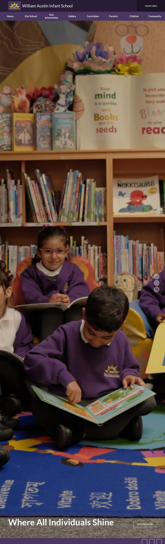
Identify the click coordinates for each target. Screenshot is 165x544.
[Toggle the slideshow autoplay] (156, 276)
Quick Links (151, 6)
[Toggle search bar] (133, 6)
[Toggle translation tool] (124, 6)
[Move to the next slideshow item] (156, 289)
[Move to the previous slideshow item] (156, 283)
